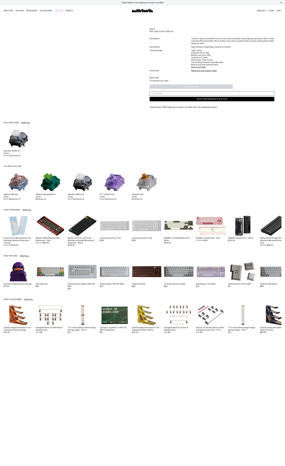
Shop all (25, 122)
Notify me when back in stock (212, 99)
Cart (278, 11)
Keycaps (20, 11)
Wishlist (261, 11)
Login (271, 11)
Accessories (46, 11)
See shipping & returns (207, 107)
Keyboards (31, 11)
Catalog (59, 11)
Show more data (198, 67)
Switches (8, 11)
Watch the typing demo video (204, 70)
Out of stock (191, 86)
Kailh (152, 29)
